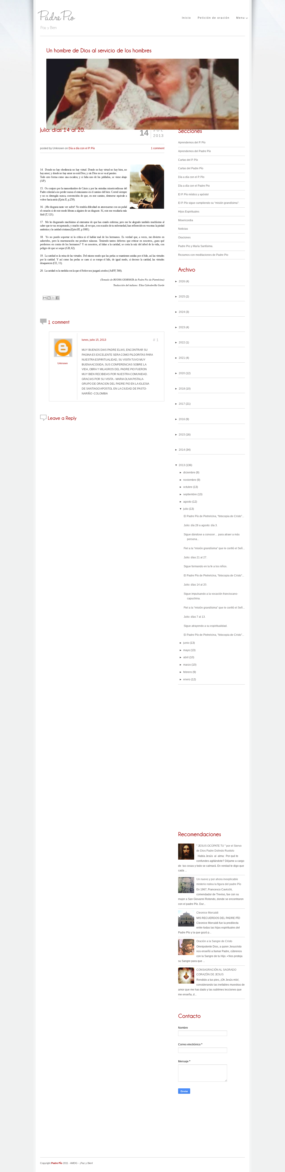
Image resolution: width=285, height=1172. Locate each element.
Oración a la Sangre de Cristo (214, 941)
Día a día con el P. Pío (82, 148)
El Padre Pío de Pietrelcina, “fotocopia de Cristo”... (214, 516)
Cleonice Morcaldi (207, 912)
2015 (182, 434)
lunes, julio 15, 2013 (94, 339)
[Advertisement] (211, 1128)
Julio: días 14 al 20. (195, 584)
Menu (240, 18)
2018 (182, 388)
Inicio (186, 18)
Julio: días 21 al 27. (195, 557)
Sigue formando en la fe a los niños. (205, 566)
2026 (182, 281)
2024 (182, 312)
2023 (182, 327)
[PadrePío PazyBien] (73, 18)
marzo (187, 664)
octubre (187, 487)
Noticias (183, 228)
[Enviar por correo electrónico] (45, 298)
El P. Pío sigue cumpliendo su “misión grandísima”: (208, 202)
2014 (182, 449)
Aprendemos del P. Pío (192, 142)
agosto (187, 501)
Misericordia (185, 220)
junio (186, 642)
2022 (182, 342)
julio (185, 508)
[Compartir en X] (53, 298)
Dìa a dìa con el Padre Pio (194, 185)
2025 (182, 296)
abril (186, 657)
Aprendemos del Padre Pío (194, 151)
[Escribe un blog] (49, 298)
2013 (182, 465)
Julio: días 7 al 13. (195, 616)
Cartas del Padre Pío (190, 168)
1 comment (157, 148)
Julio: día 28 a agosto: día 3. (201, 525)
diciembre (189, 472)
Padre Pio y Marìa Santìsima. (195, 246)
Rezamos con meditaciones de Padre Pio (203, 254)
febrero (187, 672)
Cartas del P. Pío (188, 159)
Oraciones (184, 237)
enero (186, 679)
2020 (182, 373)
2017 (182, 403)
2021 (182, 357)
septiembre (190, 494)
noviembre (189, 479)
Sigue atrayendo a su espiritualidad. (205, 625)
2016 (182, 419)
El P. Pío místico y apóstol (193, 194)
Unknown (62, 363)
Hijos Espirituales (188, 211)
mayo (186, 650)
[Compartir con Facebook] (57, 298)
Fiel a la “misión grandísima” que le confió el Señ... (214, 548)
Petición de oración (214, 18)
